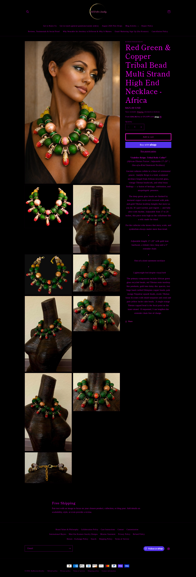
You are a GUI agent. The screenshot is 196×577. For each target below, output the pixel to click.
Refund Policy (139, 534)
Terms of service (79, 571)
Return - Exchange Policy (77, 539)
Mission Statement (107, 534)
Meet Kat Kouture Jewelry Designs (83, 534)
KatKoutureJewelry (37, 571)
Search (93, 539)
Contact (121, 530)
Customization (132, 530)
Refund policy (53, 571)
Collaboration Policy (89, 530)
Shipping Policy (105, 539)
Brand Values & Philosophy (67, 530)
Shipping (140, 112)
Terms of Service (122, 539)
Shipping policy (93, 571)
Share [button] (130, 322)
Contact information (109, 571)
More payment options (148, 151)
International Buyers (57, 534)
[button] (28, 12)
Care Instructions (108, 530)
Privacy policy (65, 571)
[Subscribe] (70, 548)
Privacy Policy (124, 534)
